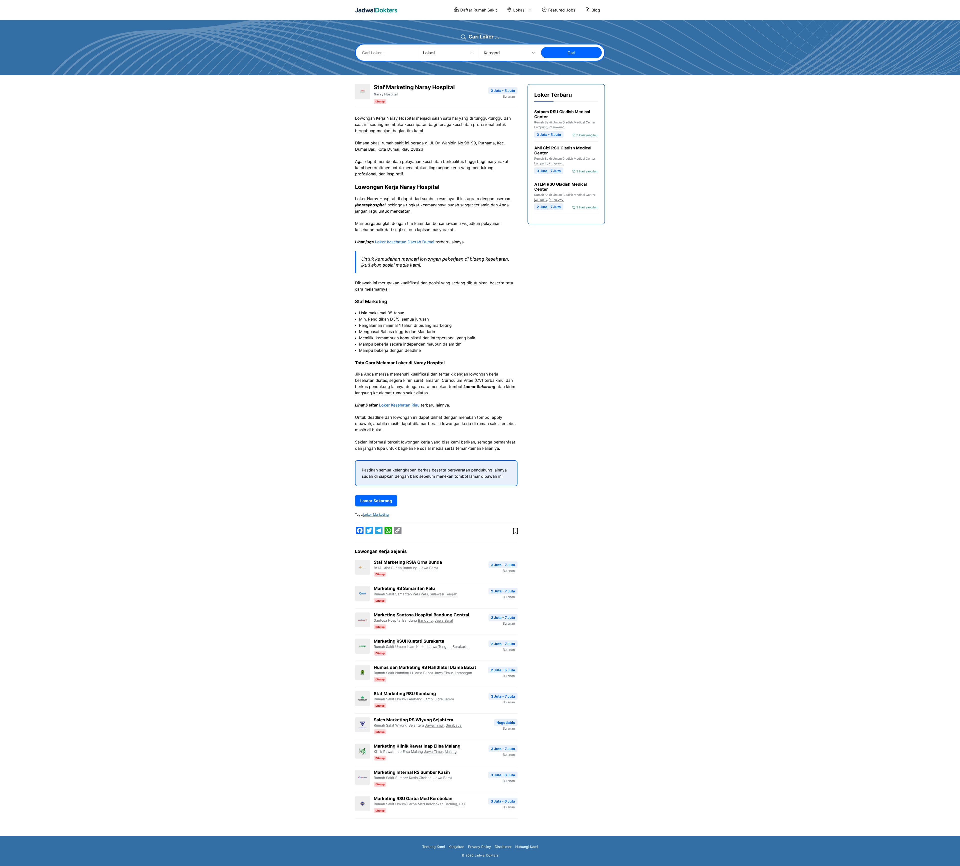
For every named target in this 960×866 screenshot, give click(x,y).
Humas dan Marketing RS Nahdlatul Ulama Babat (425, 667)
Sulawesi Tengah (443, 594)
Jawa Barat (429, 568)
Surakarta (460, 646)
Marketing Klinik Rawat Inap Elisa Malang (417, 746)
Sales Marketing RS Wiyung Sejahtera (413, 719)
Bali (462, 804)
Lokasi (519, 9)
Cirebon (425, 778)
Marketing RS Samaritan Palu (404, 588)
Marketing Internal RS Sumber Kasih (412, 772)
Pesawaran (556, 127)
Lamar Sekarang (376, 500)
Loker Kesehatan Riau (399, 405)
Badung (450, 804)
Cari (571, 52)
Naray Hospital (386, 94)
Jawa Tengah (439, 646)
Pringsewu (556, 163)
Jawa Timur (443, 673)
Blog (596, 9)
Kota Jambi (445, 699)
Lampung (540, 127)
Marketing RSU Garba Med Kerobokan (413, 798)
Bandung (410, 568)
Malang (451, 751)
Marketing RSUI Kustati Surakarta (409, 641)
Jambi (429, 699)
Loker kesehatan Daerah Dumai (404, 241)
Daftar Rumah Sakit (478, 9)
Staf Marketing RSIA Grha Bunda (408, 562)
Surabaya (454, 725)
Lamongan (463, 673)
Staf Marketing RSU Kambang (405, 693)
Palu (424, 594)
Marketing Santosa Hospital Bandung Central (421, 614)
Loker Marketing (376, 514)
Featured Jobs (561, 9)
